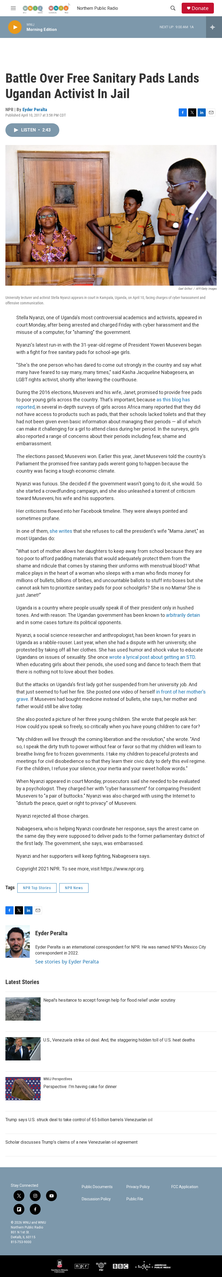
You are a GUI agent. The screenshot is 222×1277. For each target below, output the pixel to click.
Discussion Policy (96, 1199)
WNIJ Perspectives (57, 1079)
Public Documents (97, 1187)
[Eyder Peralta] (17, 941)
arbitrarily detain (183, 615)
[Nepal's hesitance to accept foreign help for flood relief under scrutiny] (23, 1009)
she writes (61, 531)
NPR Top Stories (37, 888)
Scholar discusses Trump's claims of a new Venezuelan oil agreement (71, 1142)
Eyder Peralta (34, 109)
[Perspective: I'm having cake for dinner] (23, 1088)
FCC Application (184, 1187)
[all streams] (214, 27)
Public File (134, 1199)
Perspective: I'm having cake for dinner (80, 1086)
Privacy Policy (138, 1187)
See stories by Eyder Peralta (67, 961)
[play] (15, 27)
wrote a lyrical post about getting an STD (152, 657)
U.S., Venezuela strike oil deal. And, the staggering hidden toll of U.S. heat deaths (119, 1040)
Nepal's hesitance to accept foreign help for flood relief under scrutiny (109, 1000)
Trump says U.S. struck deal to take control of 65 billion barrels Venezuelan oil (78, 1119)
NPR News (74, 888)
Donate (200, 8)
